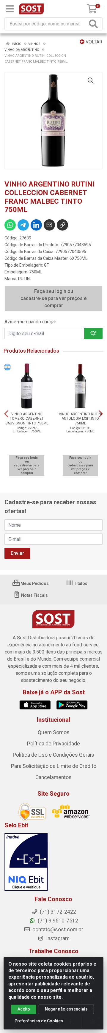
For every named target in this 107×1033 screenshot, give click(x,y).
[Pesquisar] (94, 24)
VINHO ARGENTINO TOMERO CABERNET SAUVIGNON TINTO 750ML (26, 418)
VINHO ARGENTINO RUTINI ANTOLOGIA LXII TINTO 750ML (80, 418)
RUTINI (24, 278)
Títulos (80, 583)
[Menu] (9, 9)
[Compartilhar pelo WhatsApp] (10, 225)
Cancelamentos (53, 777)
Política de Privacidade (53, 744)
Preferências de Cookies (39, 1021)
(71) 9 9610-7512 (57, 921)
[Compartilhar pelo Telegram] (23, 225)
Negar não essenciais (66, 1009)
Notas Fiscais (34, 595)
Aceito (24, 1009)
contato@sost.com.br (57, 930)
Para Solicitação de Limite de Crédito (53, 766)
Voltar (93, 42)
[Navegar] (6, 414)
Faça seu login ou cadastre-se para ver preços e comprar (53, 298)
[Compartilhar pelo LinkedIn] (36, 225)
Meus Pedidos (34, 583)
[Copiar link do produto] (62, 225)
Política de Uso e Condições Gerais (53, 755)
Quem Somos (54, 732)
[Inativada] (53, 862)
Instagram (57, 938)
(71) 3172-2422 (57, 912)
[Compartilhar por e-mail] (49, 225)
